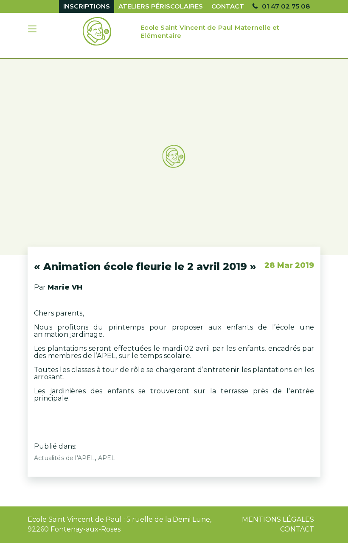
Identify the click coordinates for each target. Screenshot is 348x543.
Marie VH (65, 287)
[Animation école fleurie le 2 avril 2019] (174, 157)
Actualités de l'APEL (64, 458)
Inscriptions (86, 6)
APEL (106, 458)
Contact (227, 6)
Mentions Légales (278, 519)
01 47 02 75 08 (286, 6)
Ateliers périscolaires (160, 6)
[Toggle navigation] (33, 30)
